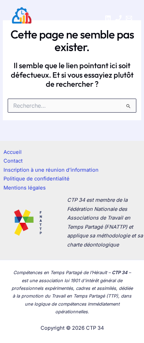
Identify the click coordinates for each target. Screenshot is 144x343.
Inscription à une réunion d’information (51, 170)
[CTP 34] (21, 18)
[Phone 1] (118, 18)
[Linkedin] (108, 18)
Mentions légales (24, 188)
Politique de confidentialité (36, 179)
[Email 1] (129, 18)
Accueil (12, 152)
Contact (13, 161)
